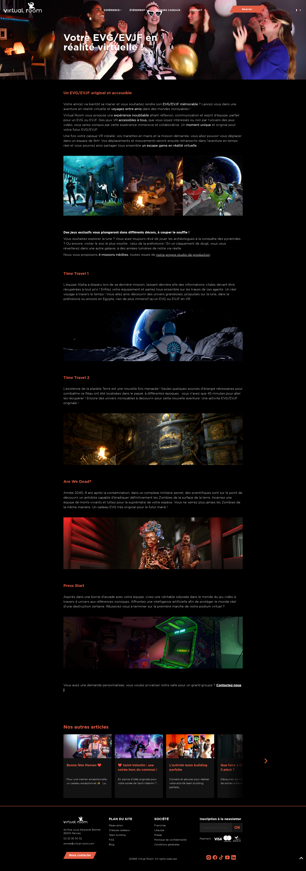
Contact (196, 10)
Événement (137, 10)
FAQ (111, 840)
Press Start (73, 585)
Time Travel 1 (76, 273)
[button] (297, 9)
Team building (117, 835)
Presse (158, 835)
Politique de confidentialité (170, 840)
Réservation (116, 825)
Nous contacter (80, 855)
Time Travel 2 (76, 377)
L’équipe (159, 830)
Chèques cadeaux (167, 10)
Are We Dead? (77, 481)
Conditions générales (166, 844)
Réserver (247, 9)
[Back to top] (301, 858)
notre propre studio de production (183, 254)
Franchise (160, 825)
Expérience (112, 10)
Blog (111, 844)
